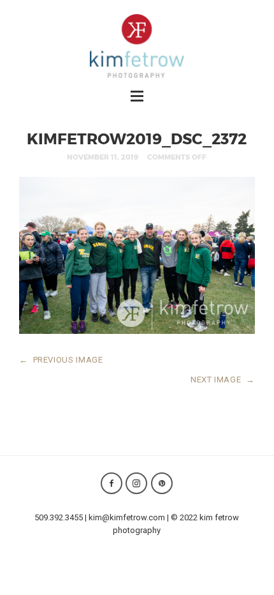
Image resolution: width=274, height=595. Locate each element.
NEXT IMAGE (223, 379)
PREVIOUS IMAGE (61, 360)
